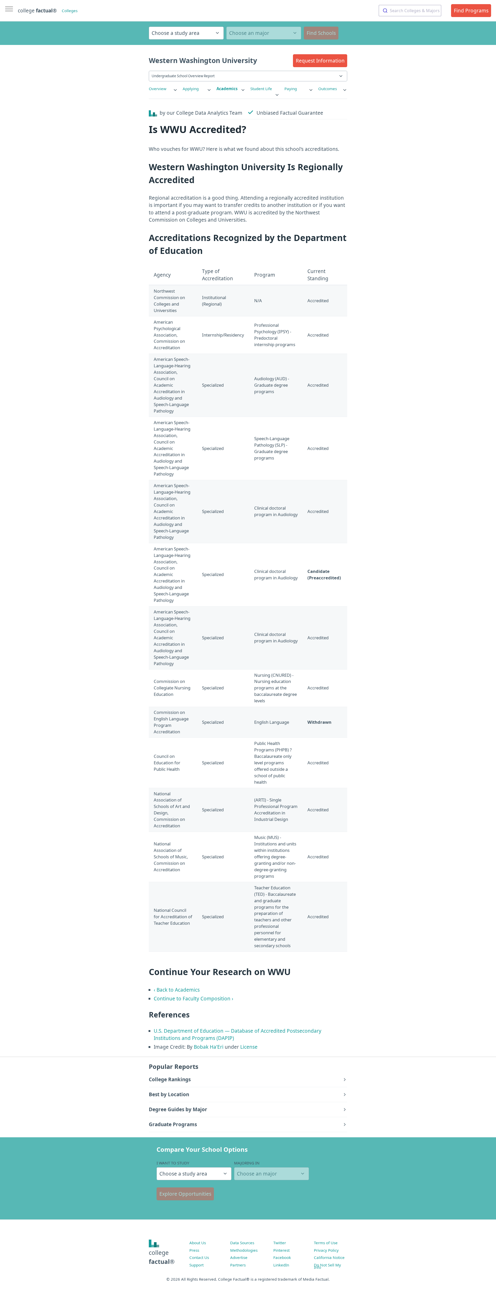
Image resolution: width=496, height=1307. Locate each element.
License (249, 1047)
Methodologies (244, 1250)
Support (196, 1264)
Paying (290, 88)
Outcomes (327, 88)
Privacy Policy (326, 1250)
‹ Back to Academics (177, 989)
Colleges (70, 10)
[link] (163, 88)
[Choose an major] (263, 33)
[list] (163, 88)
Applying (191, 88)
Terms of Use (326, 1242)
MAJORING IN (247, 1162)
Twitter (279, 1242)
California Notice (329, 1257)
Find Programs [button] (471, 10)
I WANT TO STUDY (173, 1162)
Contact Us (199, 1257)
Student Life (261, 88)
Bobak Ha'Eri (208, 1047)
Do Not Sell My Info (327, 1266)
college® (162, 1257)
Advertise (238, 1257)
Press (194, 1250)
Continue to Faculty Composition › (193, 998)
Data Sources (242, 1242)
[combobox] (410, 10)
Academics (227, 88)
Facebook (282, 1257)
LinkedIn (281, 1264)
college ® (37, 10)
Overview (157, 88)
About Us (197, 1242)
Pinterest (281, 1250)
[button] (320, 60)
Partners (238, 1264)
